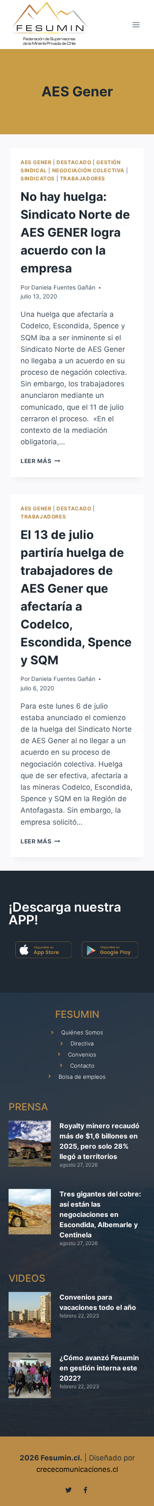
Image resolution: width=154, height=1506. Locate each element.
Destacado (73, 162)
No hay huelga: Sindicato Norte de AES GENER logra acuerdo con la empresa (75, 232)
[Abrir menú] (136, 24)
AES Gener (36, 162)
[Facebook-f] (85, 1490)
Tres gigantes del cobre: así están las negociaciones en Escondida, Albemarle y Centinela (100, 1214)
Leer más (40, 461)
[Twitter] (68, 1490)
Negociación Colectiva (88, 170)
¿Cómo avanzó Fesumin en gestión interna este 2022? (99, 1367)
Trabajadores (82, 178)
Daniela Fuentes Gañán (63, 287)
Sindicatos (38, 178)
